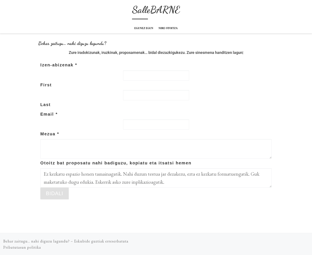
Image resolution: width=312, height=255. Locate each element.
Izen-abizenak (58, 65)
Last (45, 104)
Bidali (54, 193)
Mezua (49, 134)
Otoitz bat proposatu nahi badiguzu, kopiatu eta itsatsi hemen (115, 163)
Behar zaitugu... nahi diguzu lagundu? (36, 241)
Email (49, 114)
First (46, 85)
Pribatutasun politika (22, 247)
